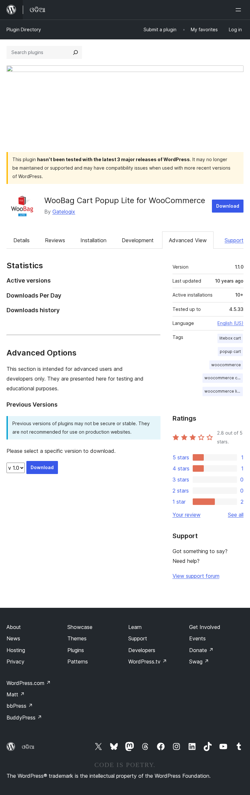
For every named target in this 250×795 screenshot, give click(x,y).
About (14, 627)
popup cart (230, 351)
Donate (201, 650)
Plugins (75, 650)
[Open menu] (239, 10)
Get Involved (204, 627)
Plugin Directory (24, 29)
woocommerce (226, 364)
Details (21, 240)
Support (234, 240)
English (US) (230, 323)
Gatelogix (63, 211)
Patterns (77, 661)
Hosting (16, 650)
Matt (16, 694)
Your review (187, 514)
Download (227, 206)
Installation (93, 240)
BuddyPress (24, 717)
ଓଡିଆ (28, 747)
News (13, 638)
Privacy (15, 661)
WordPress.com (29, 683)
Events (197, 638)
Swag (199, 661)
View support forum (196, 576)
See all (235, 514)
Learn (135, 627)
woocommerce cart (223, 377)
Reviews (55, 240)
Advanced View (188, 240)
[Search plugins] (75, 52)
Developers (141, 650)
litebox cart (230, 338)
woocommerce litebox (223, 391)
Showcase (79, 627)
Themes (77, 638)
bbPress (20, 706)
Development (138, 240)
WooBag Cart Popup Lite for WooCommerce (124, 200)
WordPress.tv (147, 661)
